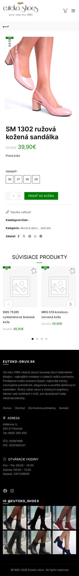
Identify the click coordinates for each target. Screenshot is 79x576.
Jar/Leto (45, 228)
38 (27, 179)
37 (18, 179)
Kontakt (64, 408)
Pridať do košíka (41, 195)
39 (36, 179)
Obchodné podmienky (42, 408)
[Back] (6, 26)
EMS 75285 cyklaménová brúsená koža (19, 317)
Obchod (20, 408)
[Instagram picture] (14, 517)
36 (10, 179)
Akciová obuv (28, 228)
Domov (7, 408)
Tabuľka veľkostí (20, 212)
